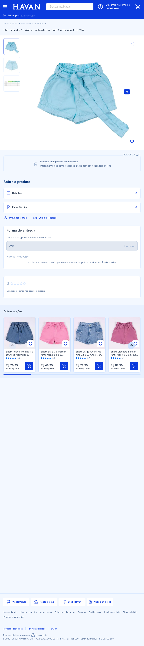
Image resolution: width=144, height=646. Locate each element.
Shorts (40, 23)
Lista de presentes (28, 612)
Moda (15, 23)
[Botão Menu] (4, 6)
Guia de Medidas (47, 217)
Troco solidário (130, 612)
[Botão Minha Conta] (100, 6)
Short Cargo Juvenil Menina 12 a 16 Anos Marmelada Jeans (89, 355)
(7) (123, 358)
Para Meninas (27, 23)
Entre (118, 4)
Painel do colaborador (65, 612)
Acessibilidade (38, 628)
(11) (19, 358)
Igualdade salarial (112, 612)
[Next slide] (127, 91)
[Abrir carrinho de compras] (137, 6)
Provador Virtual (18, 217)
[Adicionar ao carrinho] (29, 366)
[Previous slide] (12, 345)
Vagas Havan (46, 612)
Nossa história (10, 612)
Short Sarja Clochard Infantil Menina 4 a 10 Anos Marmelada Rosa (54, 355)
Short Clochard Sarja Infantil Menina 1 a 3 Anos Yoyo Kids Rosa (124, 355)
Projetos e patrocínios (14, 617)
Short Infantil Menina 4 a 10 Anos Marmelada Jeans (19, 355)
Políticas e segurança (13, 628)
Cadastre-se (112, 8)
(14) (53, 358)
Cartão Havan (95, 612)
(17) (88, 358)
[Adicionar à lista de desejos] (132, 141)
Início (6, 23)
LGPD (54, 628)
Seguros (82, 612)
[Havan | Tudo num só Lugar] (27, 6)
